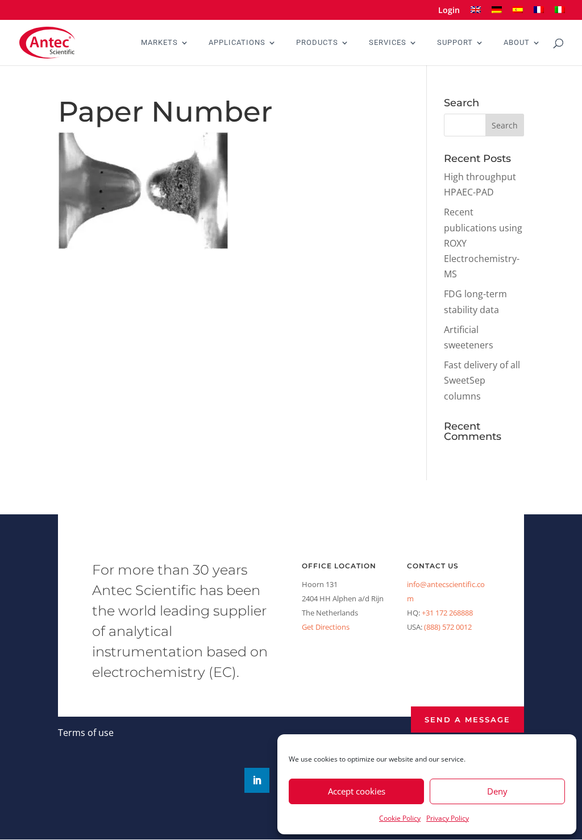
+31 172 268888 (447, 613)
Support (455, 43)
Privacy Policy (447, 818)
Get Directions (326, 627)
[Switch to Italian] (560, 13)
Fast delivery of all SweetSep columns (482, 380)
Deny (497, 791)
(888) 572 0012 (448, 627)
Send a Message (467, 719)
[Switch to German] (497, 13)
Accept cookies (356, 791)
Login (449, 10)
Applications (237, 43)
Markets (159, 43)
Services (387, 43)
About (517, 43)
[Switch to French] (539, 13)
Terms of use (86, 732)
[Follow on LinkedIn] (256, 780)
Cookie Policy (400, 818)
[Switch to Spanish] (518, 13)
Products (317, 43)
